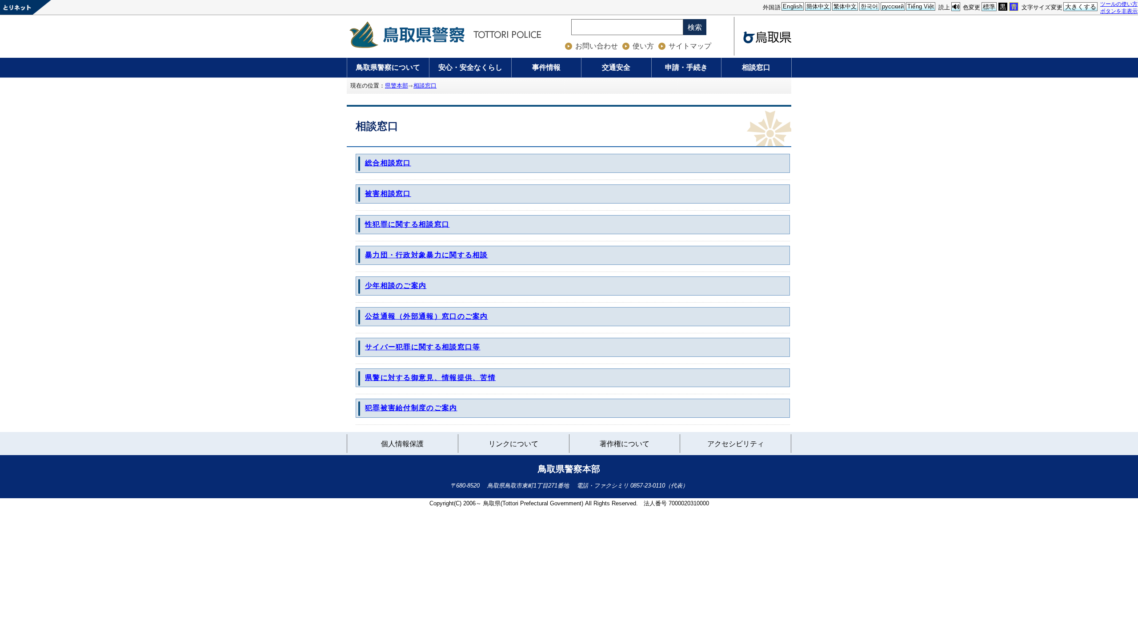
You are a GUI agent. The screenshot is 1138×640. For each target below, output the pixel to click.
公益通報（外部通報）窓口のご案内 (426, 316)
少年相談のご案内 (395, 285)
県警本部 (396, 85)
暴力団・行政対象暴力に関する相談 (426, 255)
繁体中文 (845, 6)
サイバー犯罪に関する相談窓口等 (423, 347)
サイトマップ (690, 46)
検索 (695, 27)
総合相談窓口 (388, 163)
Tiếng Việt (920, 6)
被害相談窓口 (388, 193)
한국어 (869, 6)
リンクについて (513, 445)
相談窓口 (756, 67)
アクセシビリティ (735, 444)
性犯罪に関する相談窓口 (407, 224)
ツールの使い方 (1119, 4)
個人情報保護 (402, 444)
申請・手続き (686, 67)
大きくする (1081, 6)
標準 (989, 6)
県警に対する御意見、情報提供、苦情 (430, 377)
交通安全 (616, 67)
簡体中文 (818, 6)
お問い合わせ (596, 46)
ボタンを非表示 (1119, 11)
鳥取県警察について (388, 67)
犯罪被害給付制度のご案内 (411, 408)
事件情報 (546, 67)
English (792, 6)
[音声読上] (956, 7)
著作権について (624, 444)
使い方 (643, 46)
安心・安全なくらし (470, 67)
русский (893, 6)
